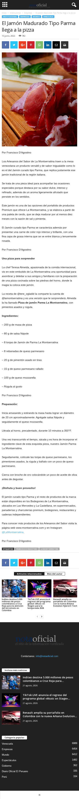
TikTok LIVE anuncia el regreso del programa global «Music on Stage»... (46, 696)
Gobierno (6, 765)
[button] (73, 5)
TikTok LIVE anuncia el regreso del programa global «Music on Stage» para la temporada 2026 (39, 603)
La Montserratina (49, 549)
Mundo (36, 16)
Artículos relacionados (29, 573)
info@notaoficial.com (47, 656)
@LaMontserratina (13, 532)
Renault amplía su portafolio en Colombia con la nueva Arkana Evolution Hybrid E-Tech (65, 602)
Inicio (4, 13)
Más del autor (54, 573)
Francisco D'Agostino (26, 549)
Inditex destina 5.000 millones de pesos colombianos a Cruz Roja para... (48, 679)
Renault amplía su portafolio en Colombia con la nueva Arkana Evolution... (50, 714)
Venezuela (48, 16)
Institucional (15, 13)
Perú (4, 776)
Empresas (28, 13)
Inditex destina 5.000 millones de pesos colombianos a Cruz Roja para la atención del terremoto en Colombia (12, 605)
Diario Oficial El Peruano (15, 771)
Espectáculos (9, 760)
